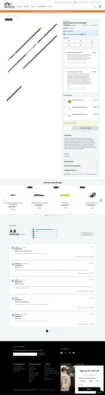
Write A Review (87, 234)
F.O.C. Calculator (17, 371)
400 (69, 45)
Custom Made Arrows (18, 366)
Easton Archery (66, 21)
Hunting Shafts (15, 15)
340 (92, 40)
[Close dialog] (101, 367)
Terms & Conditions (43, 389)
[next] (101, 200)
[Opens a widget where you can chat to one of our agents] (100, 392)
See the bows (69, 11)
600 (92, 45)
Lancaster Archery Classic (51, 371)
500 (81, 45)
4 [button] (55, 331)
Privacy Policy (52, 389)
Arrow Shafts (7, 15)
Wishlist (93, 2)
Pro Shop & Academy (50, 368)
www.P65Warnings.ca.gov (91, 174)
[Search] (96, 6)
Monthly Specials (33, 368)
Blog (50, 6)
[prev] (4, 200)
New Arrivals (32, 366)
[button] (0, 200)
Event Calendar (48, 379)
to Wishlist (85, 131)
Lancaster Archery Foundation (52, 373)
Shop (20, 6)
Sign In (99, 2)
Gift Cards (31, 379)
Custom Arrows (41, 6)
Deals (32, 6)
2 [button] (49, 331)
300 (81, 40)
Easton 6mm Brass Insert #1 (79, 107)
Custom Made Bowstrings (19, 368)
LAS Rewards (32, 377)
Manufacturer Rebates (34, 373)
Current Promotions (33, 375)
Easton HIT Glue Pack (77, 100)
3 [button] (52, 331)
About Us (47, 366)
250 (69, 40)
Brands (26, 6)
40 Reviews (73, 25)
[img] (64, 25)
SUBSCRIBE (41, 354)
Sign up (89, 389)
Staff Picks (31, 371)
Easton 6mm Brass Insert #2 (79, 114)
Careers (46, 375)
